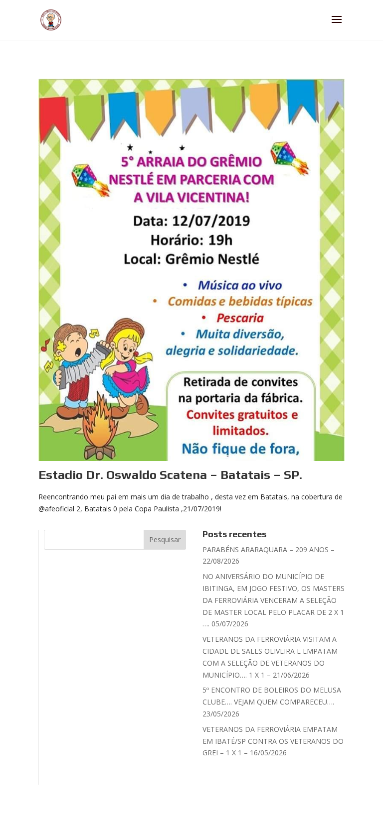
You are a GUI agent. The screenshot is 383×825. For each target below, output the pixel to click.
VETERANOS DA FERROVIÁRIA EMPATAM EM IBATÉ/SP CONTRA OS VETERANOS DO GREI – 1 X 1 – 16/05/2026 (273, 741)
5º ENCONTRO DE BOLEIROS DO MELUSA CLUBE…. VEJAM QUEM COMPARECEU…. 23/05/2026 (271, 701)
